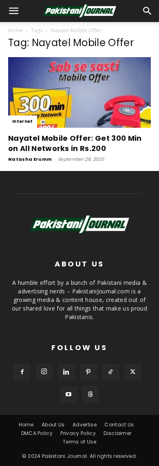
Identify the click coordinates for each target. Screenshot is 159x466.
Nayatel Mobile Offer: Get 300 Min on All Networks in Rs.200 (75, 143)
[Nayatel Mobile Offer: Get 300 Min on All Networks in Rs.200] (79, 92)
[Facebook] (22, 372)
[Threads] (90, 394)
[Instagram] (44, 372)
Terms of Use (79, 441)
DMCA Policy (37, 433)
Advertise (85, 424)
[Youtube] (68, 394)
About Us (53, 424)
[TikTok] (110, 372)
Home (15, 30)
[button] (147, 11)
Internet (22, 121)
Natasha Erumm (30, 159)
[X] (133, 372)
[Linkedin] (66, 372)
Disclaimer (117, 433)
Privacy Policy (77, 433)
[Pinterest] (88, 372)
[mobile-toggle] (14, 11)
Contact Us (119, 424)
